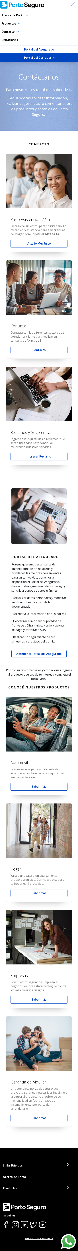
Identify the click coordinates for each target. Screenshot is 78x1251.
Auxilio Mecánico (39, 243)
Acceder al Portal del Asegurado (39, 654)
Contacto (8, 32)
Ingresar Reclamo (39, 456)
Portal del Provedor (39, 1238)
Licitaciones (9, 40)
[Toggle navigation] (73, 4)
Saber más (39, 787)
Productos (9, 23)
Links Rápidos (13, 1165)
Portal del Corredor (38, 58)
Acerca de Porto (13, 15)
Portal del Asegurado (39, 49)
